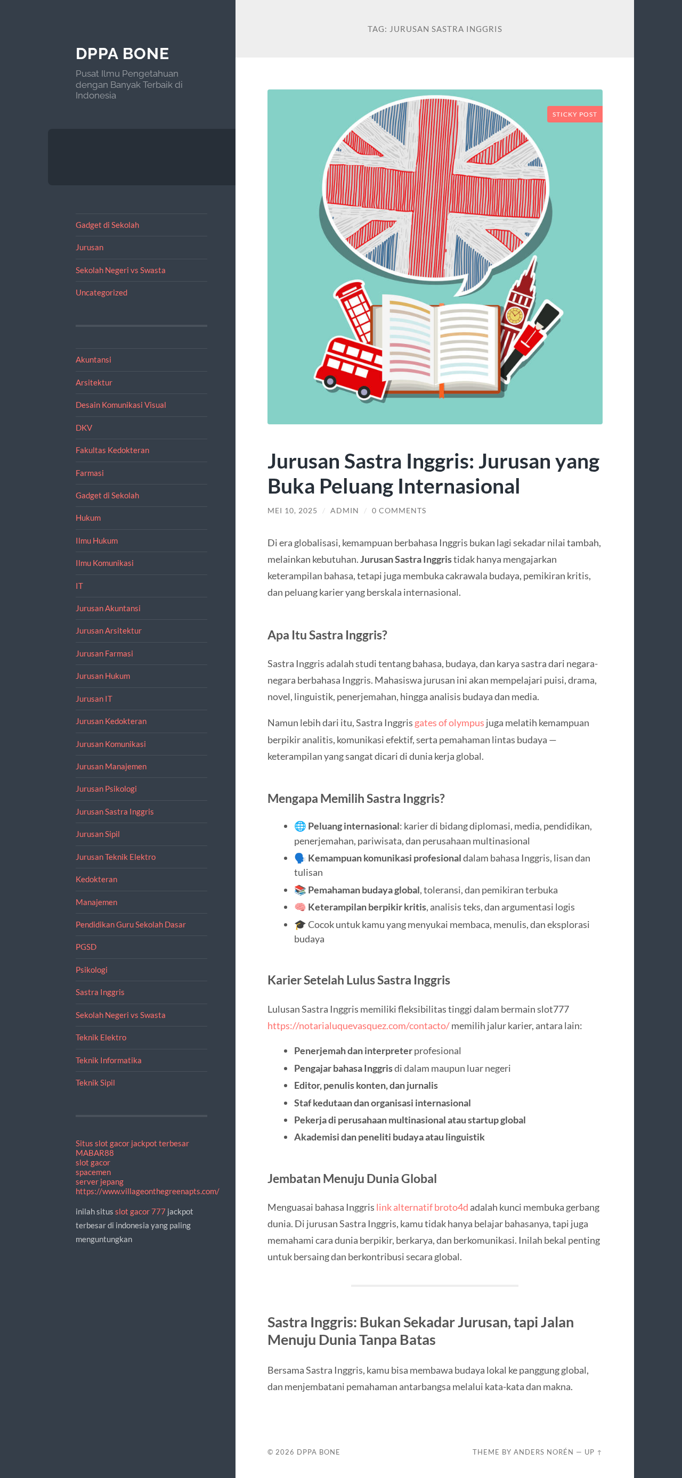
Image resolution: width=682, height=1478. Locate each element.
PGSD (86, 946)
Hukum (88, 517)
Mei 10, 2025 (292, 510)
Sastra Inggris (100, 992)
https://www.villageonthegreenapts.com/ (148, 1191)
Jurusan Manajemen (111, 766)
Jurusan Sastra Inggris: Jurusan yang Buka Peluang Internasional (433, 473)
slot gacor (93, 1162)
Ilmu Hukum (97, 540)
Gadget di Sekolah (107, 224)
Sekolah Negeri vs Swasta (121, 270)
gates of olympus (449, 722)
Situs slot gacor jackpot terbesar (132, 1143)
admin (344, 510)
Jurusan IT (94, 698)
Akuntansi (93, 359)
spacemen (93, 1172)
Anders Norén (544, 1452)
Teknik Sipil (95, 1082)
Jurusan (89, 247)
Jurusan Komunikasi (111, 744)
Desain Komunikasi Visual (121, 404)
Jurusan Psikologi (106, 788)
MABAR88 (95, 1152)
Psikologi (92, 969)
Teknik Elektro (101, 1037)
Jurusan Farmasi (104, 653)
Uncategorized (101, 292)
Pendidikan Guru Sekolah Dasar (131, 924)
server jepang (100, 1181)
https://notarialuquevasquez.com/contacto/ (359, 1025)
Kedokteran (96, 879)
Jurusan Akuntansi (108, 608)
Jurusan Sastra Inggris (115, 811)
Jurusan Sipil (98, 834)
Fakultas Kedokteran (112, 450)
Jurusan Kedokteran (111, 721)
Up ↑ (593, 1452)
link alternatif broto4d (422, 1207)
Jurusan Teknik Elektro (116, 856)
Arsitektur (94, 382)
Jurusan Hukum (103, 675)
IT (79, 585)
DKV (84, 427)
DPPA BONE (122, 53)
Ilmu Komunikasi (105, 563)
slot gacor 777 (140, 1211)
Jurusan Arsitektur (109, 630)
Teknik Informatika (109, 1060)
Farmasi (90, 473)
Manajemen (96, 902)
